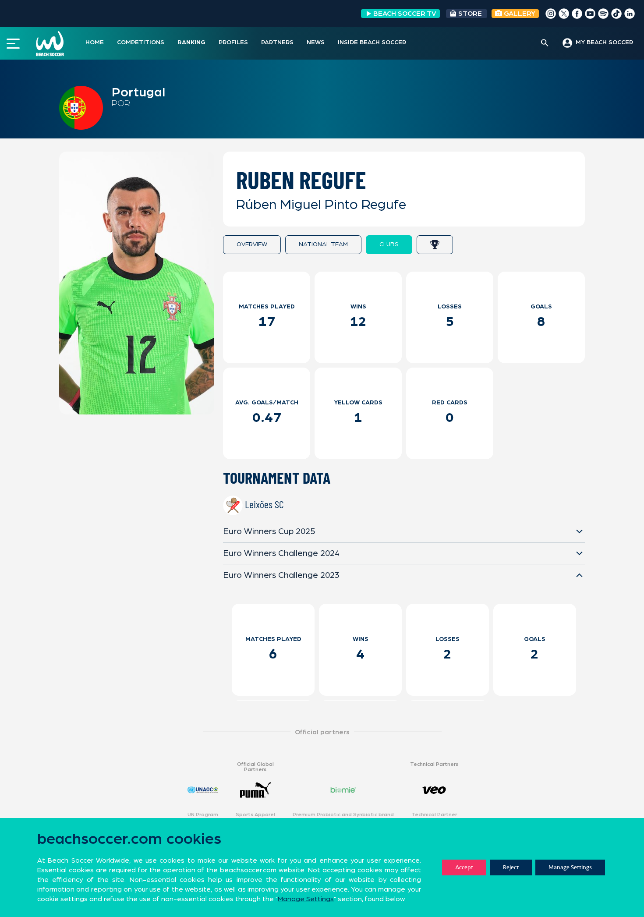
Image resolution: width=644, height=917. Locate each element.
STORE (470, 13)
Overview (252, 244)
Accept (464, 867)
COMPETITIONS (140, 42)
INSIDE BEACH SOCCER (372, 42)
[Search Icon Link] (545, 43)
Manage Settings (570, 867)
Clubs (389, 244)
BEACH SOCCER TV (404, 13)
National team (323, 244)
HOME (94, 42)
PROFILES (233, 42)
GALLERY (518, 13)
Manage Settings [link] (306, 899)
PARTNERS (277, 42)
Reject (511, 867)
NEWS (316, 42)
